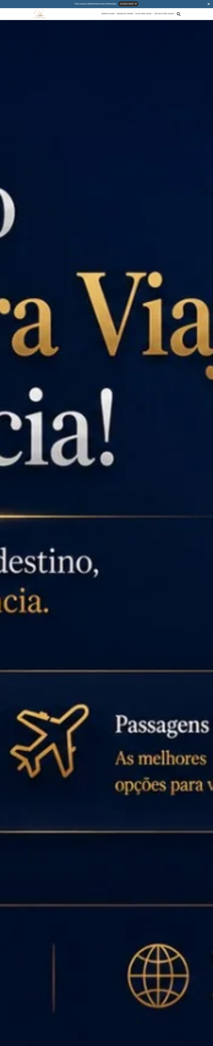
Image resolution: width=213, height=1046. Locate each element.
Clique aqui (127, 3)
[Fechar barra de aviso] (208, 3)
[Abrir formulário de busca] (178, 14)
